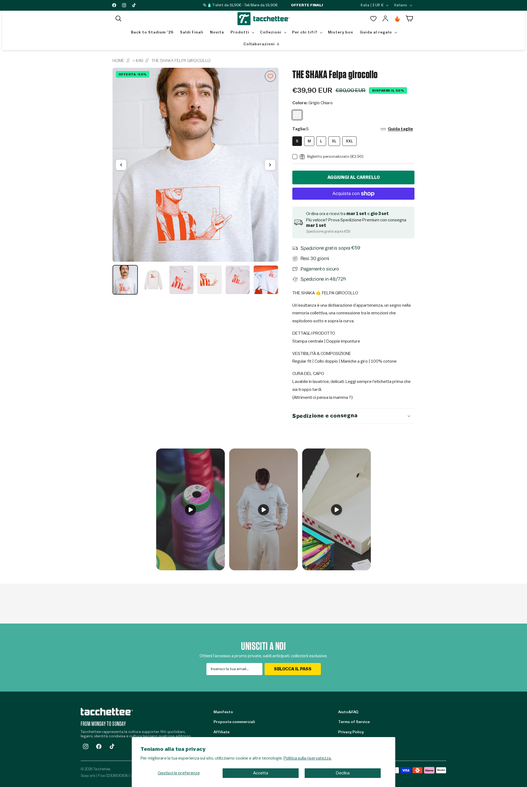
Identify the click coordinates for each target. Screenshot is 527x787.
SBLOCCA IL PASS (293, 669)
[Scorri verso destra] (270, 165)
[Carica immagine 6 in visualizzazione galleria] (265, 280)
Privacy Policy (351, 732)
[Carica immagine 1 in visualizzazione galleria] (125, 280)
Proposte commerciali (234, 722)
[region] (196, 181)
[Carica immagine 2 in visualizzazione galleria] (153, 280)
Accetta (260, 773)
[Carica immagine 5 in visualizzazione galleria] (237, 280)
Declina (343, 773)
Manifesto (223, 712)
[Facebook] (99, 746)
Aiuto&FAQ (348, 712)
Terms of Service (354, 722)
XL (334, 141)
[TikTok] (112, 746)
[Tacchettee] (107, 711)
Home (118, 60)
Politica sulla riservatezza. (308, 758)
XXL (349, 141)
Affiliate (221, 732)
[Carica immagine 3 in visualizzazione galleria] (181, 280)
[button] (119, 19)
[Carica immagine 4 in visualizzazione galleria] (209, 280)
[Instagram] (86, 746)
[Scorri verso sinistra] (121, 165)
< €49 (138, 60)
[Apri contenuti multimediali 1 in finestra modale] (196, 165)
